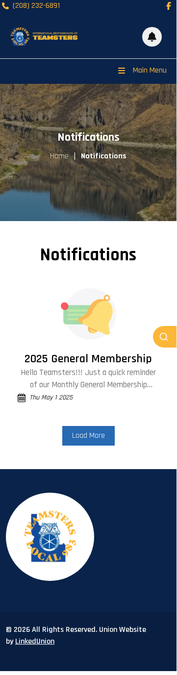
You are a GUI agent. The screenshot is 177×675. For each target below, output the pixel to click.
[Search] (165, 337)
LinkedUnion (34, 641)
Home (59, 156)
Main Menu (150, 70)
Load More (88, 435)
